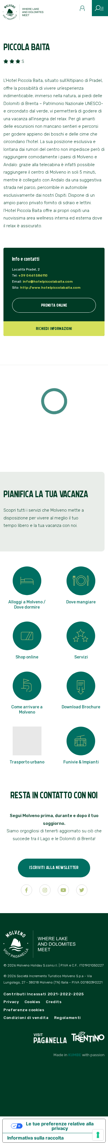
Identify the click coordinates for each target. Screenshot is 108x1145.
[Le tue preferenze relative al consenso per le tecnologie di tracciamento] (97, 1134)
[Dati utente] (84, 10)
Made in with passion (79, 1055)
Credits (54, 1002)
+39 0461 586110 (33, 275)
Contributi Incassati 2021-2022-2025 (43, 994)
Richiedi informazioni (54, 328)
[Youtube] (63, 890)
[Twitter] (82, 890)
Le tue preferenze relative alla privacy (60, 1126)
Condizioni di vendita (26, 1018)
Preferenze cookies (23, 1010)
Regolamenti (67, 1018)
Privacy (11, 1002)
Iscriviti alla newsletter (54, 867)
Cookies (32, 1002)
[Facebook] (26, 890)
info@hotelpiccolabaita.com (48, 281)
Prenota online (54, 305)
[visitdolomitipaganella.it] (51, 1036)
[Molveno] (26, 13)
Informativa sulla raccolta (35, 1138)
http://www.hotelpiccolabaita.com (50, 288)
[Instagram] (45, 890)
